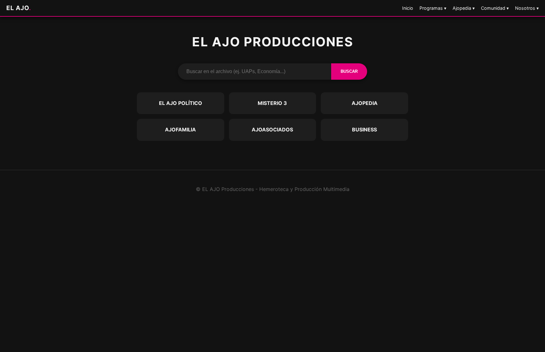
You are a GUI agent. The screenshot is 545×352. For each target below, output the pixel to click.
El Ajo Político (180, 103)
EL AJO (18, 8)
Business (364, 129)
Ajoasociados (272, 129)
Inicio (407, 8)
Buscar (349, 71)
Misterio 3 (272, 103)
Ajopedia (365, 103)
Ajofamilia (180, 129)
